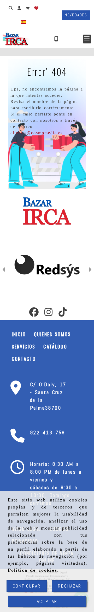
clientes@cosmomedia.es (36, 133)
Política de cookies (32, 570)
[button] (87, 39)
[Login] (36, 8)
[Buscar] (11, 8)
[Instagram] (49, 314)
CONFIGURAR (27, 586)
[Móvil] (56, 39)
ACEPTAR (47, 601)
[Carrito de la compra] (28, 8)
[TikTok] (63, 314)
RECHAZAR (69, 586)
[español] (23, 21)
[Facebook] (33, 314)
